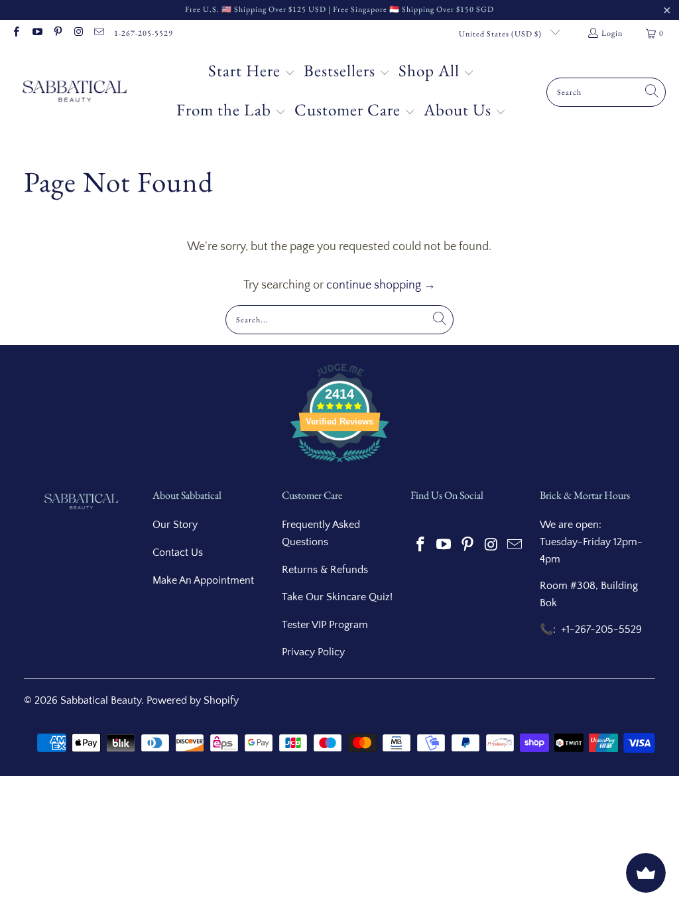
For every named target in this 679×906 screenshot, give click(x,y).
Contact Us (178, 552)
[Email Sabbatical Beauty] (98, 33)
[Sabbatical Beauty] (74, 92)
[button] (251, 72)
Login (612, 33)
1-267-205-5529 (143, 33)
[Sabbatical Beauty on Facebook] (15, 33)
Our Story (175, 525)
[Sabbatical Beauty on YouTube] (36, 33)
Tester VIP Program (325, 625)
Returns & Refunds (325, 570)
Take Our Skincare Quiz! (337, 597)
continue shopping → (381, 285)
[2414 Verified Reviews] (339, 465)
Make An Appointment (203, 580)
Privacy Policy (313, 652)
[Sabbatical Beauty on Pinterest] (57, 33)
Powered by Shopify (193, 700)
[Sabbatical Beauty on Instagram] (78, 33)
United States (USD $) (501, 34)
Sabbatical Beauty (100, 700)
